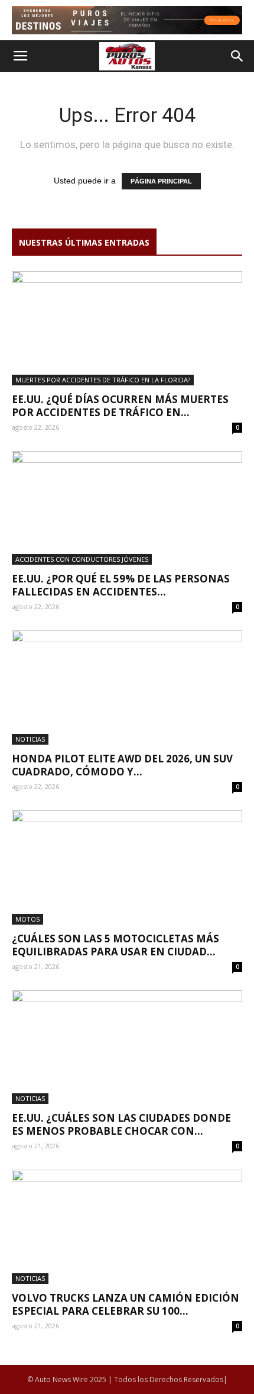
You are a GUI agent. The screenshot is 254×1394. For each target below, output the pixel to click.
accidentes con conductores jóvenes (81, 559)
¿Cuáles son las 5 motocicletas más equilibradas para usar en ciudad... (115, 945)
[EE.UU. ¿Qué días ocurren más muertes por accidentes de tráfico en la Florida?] (127, 328)
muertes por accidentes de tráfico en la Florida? (102, 379)
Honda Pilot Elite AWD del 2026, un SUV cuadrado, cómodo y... (122, 765)
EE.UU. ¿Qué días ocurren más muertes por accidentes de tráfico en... (120, 405)
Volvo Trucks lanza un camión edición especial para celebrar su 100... (125, 1304)
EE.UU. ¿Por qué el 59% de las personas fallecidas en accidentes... (121, 585)
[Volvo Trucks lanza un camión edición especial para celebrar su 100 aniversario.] (127, 1227)
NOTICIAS (30, 739)
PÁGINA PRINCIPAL (161, 181)
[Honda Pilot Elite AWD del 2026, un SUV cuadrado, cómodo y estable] (127, 687)
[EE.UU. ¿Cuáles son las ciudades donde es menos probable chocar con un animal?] (127, 1047)
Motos (27, 919)
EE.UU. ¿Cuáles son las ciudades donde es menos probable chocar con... (121, 1124)
